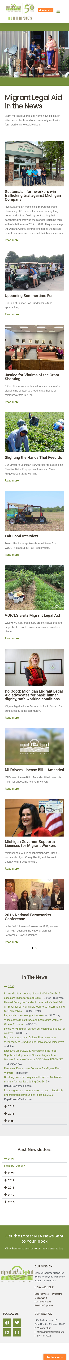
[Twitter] (17, 1322)
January (21, 1165)
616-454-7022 (44, 1335)
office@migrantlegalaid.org (50, 1332)
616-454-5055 (44, 1328)
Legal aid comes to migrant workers (24, 1015)
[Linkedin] (7, 1332)
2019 (11, 1180)
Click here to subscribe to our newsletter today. (34, 1248)
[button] (58, 11)
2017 (11, 1195)
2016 (11, 1113)
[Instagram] (17, 1332)
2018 (11, 1106)
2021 (11, 1159)
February (9, 1165)
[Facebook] (7, 1322)
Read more (12, 240)
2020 (11, 986)
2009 (11, 1121)
